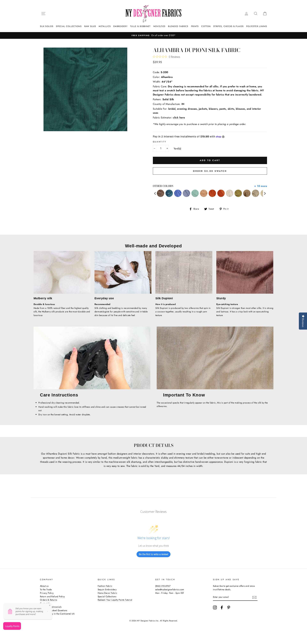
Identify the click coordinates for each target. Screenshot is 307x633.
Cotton (206, 26)
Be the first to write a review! (153, 554)
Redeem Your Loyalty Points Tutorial (115, 599)
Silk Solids (46, 26)
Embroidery (120, 26)
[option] (153, 35)
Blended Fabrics (178, 26)
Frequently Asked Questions (53, 610)
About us (44, 586)
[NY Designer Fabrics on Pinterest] (229, 607)
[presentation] (155, 193)
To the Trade (46, 589)
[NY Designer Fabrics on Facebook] (222, 607)
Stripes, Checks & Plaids (228, 26)
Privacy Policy (47, 593)
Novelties (159, 26)
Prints (195, 26)
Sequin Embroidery (107, 589)
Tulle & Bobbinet (140, 26)
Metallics (105, 26)
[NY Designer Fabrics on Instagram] (215, 607)
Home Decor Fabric (107, 593)
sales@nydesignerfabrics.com (169, 589)
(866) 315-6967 (163, 586)
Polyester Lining (256, 26)
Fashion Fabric (105, 586)
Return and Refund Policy (52, 596)
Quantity (159, 141)
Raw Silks (90, 26)
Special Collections (69, 26)
